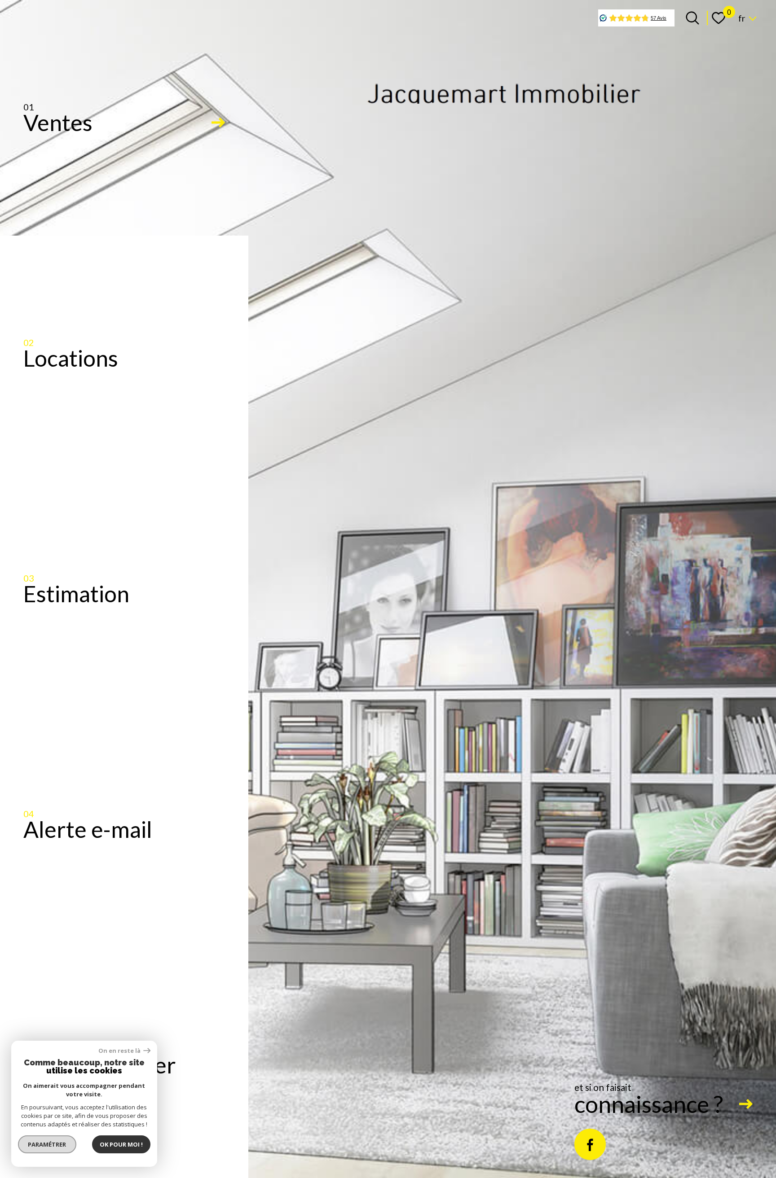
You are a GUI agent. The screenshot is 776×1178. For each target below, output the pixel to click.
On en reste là (120, 1050)
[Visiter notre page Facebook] (590, 1144)
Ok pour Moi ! (121, 1144)
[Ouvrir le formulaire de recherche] (692, 18)
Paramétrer (47, 1144)
